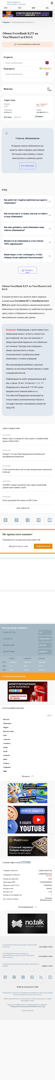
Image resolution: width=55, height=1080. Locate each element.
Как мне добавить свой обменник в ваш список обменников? (24, 228)
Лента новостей (11, 428)
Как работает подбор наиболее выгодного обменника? (25, 201)
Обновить (26, 776)
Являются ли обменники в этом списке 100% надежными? (23, 242)
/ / (17, 117)
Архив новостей (27, 1010)
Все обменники (27, 166)
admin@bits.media (45, 947)
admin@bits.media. (27, 1001)
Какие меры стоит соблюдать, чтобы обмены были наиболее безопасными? (23, 256)
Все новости (23, 508)
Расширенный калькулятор (14, 676)
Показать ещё (29, 271)
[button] (47, 63)
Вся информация (26, 907)
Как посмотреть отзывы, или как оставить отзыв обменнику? (26, 215)
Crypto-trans (9, 100)
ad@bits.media (47, 966)
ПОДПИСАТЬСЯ (43, 546)
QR (43, 1006)
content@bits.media (45, 956)
